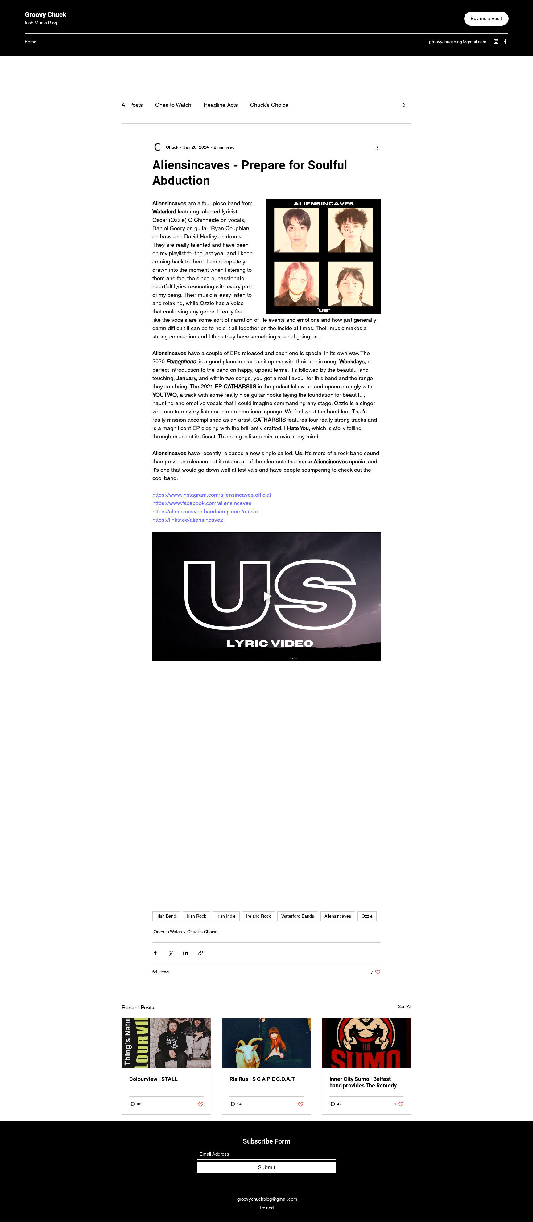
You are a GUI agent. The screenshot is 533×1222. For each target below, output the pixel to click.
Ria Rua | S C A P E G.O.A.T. (262, 1079)
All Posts (132, 104)
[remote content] (266, 762)
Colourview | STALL (153, 1079)
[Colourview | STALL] (166, 1043)
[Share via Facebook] (155, 953)
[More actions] (377, 147)
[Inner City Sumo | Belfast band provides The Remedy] (366, 1043)
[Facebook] (505, 42)
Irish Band (166, 915)
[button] (404, 104)
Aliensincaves (337, 915)
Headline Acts (221, 104)
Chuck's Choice (269, 104)
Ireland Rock (258, 915)
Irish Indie (226, 915)
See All (404, 1006)
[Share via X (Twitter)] (170, 953)
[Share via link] (201, 953)
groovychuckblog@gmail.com (457, 41)
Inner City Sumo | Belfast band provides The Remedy (363, 1082)
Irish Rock (196, 915)
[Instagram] (496, 42)
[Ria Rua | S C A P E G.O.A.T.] (266, 1043)
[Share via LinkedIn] (185, 953)
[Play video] (266, 596)
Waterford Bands (297, 915)
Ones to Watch (173, 104)
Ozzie (367, 915)
